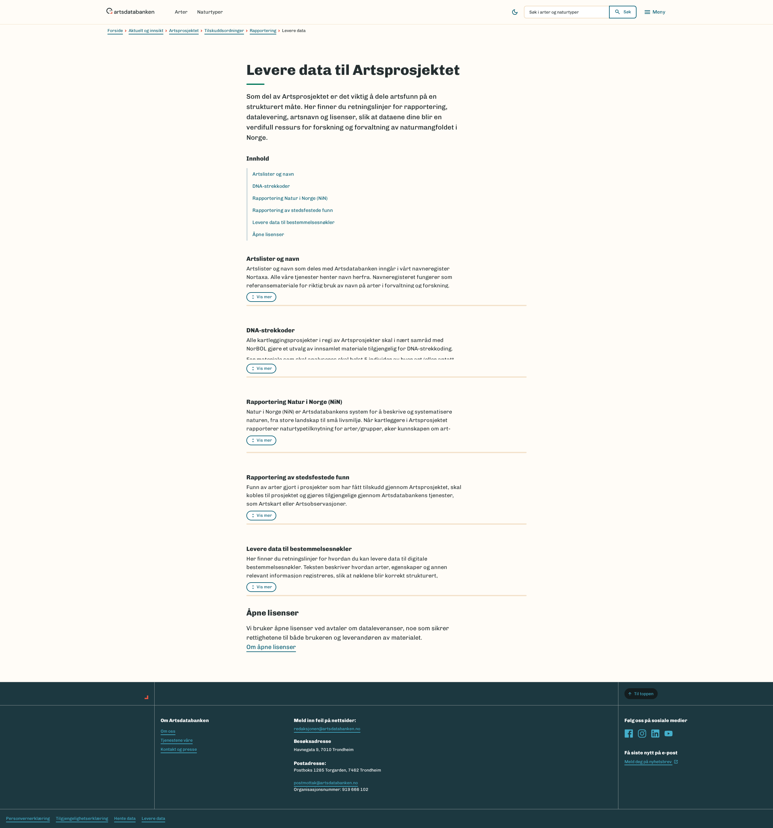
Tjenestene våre (177, 740)
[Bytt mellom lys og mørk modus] (514, 12)
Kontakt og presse (179, 749)
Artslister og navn (273, 174)
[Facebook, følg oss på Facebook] (628, 733)
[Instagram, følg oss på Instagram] (642, 733)
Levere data (153, 818)
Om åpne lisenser (271, 647)
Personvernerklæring (28, 818)
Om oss (168, 731)
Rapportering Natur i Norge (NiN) (290, 198)
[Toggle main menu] (654, 12)
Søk (627, 11)
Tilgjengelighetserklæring (82, 818)
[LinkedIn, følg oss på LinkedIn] (655, 733)
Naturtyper (210, 12)
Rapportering (263, 30)
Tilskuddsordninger (224, 30)
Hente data (125, 818)
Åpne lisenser (268, 234)
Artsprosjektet (184, 30)
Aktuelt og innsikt (146, 30)
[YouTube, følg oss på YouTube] (668, 733)
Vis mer (264, 296)
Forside (115, 30)
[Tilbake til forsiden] (130, 12)
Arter (181, 12)
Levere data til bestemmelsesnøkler (293, 222)
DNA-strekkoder (271, 186)
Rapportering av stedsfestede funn (292, 210)
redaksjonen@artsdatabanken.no (327, 728)
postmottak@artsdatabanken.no (326, 782)
